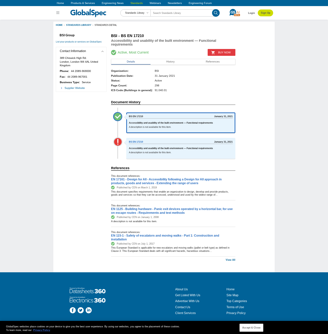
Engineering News (113, 3)
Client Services (185, 313)
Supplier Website (75, 87)
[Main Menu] (58, 13)
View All (230, 259)
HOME (59, 25)
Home (60, 3)
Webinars (155, 3)
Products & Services (83, 3)
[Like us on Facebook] (73, 310)
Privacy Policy (236, 313)
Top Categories (236, 301)
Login (251, 13)
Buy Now (224, 52)
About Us (181, 289)
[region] (164, 327)
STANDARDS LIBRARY (78, 25)
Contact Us (182, 307)
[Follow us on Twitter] (81, 310)
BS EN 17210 (136, 142)
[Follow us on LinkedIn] (89, 310)
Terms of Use (235, 307)
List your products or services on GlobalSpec (79, 41)
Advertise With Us (187, 301)
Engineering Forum (200, 3)
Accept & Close (251, 327)
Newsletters (175, 3)
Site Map (232, 295)
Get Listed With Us (187, 295)
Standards (136, 3)
